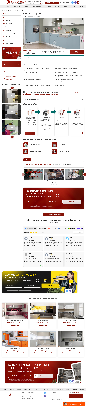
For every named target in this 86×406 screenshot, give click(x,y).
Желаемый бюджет (54, 201)
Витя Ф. (71, 253)
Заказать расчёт (76, 52)
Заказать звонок (52, 2)
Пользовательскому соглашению (46, 206)
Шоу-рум (49, 6)
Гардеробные (9, 23)
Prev (12, 88)
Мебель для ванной (11, 40)
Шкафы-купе (9, 20)
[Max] (75, 2)
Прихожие (8, 30)
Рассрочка (57, 6)
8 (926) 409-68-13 (64, 4)
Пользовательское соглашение (50, 403)
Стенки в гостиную (11, 27)
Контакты (81, 6)
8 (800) (74, 392)
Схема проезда (55, 396)
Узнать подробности (76, 93)
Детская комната (10, 33)
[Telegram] (72, 2)
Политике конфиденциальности (34, 206)
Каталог (27, 6)
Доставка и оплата (38, 6)
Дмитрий (51, 237)
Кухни (9, 10)
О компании (17, 6)
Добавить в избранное (57, 399)
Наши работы (9, 43)
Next (12, 137)
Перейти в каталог (77, 133)
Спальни (7, 36)
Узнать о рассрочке (61, 133)
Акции (65, 6)
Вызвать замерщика (46, 133)
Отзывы (73, 6)
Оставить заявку (30, 133)
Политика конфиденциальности (35, 403)
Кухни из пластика (18, 10)
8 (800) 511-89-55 (64, 2)
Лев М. (70, 237)
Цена (27, 159)
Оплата (45, 159)
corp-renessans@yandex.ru (75, 398)
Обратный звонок (76, 396)
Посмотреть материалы (54, 214)
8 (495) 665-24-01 (64, 0)
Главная (8, 6)
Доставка (36, 159)
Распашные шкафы (11, 17)
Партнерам (67, 389)
